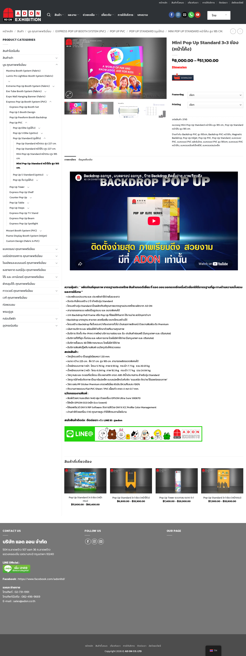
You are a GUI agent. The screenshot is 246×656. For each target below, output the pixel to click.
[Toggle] (57, 58)
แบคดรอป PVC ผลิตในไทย (189, 141)
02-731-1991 (22, 592)
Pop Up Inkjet (190, 138)
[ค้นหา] (48, 15)
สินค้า (58, 15)
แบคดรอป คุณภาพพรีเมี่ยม (19, 249)
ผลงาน (72, 15)
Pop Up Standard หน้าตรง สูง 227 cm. (36, 143)
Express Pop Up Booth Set (24, 107)
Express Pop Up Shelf (21, 192)
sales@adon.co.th (24, 601)
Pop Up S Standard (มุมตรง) (28, 175)
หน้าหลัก (163, 2)
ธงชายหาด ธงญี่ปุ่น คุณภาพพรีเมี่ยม (24, 270)
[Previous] (71, 68)
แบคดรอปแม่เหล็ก (211, 145)
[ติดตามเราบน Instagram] (178, 15)
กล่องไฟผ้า (9, 318)
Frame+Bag (178, 94)
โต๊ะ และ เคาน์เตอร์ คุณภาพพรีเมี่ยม (23, 277)
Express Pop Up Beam (22, 218)
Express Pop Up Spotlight (24, 223)
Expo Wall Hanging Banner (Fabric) (25, 96)
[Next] (160, 68)
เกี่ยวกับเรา (193, 2)
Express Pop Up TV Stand (24, 213)
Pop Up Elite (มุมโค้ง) (24, 128)
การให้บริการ (208, 2)
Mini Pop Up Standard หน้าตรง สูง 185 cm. (36, 156)
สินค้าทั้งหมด (177, 2)
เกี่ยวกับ (106, 15)
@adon (118, 420)
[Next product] (233, 31)
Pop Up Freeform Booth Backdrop (28, 117)
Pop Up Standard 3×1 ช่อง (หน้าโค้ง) (131, 497)
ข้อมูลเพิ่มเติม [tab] (86, 159)
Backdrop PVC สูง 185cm (194, 134)
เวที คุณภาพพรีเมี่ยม (15, 297)
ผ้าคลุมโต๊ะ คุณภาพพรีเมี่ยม (19, 284)
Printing (176, 104)
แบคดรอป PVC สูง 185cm (215, 141)
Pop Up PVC (117, 31)
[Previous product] (240, 31)
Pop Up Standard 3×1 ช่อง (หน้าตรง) (222, 497)
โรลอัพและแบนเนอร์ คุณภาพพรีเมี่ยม (24, 263)
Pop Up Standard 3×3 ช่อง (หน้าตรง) (85, 499)
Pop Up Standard (221, 138)
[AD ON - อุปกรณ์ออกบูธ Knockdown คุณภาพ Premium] (22, 14)
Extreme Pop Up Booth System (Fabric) (28, 86)
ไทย (214, 15)
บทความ (142, 15)
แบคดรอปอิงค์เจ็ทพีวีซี (191, 145)
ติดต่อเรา (223, 2)
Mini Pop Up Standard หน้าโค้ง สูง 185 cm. (195, 31)
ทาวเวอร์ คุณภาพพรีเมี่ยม (18, 291)
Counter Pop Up (18, 197)
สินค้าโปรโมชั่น (11, 51)
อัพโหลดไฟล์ (237, 2)
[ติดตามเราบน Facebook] (172, 15)
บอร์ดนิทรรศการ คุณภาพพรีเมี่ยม (23, 256)
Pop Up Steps (17, 208)
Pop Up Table (17, 203)
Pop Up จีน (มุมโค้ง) (23, 180)
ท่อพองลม (9, 304)
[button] (69, 94)
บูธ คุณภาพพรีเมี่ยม (39, 31)
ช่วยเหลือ (89, 15)
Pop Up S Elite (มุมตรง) (25, 133)
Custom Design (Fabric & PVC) (22, 241)
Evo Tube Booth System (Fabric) (24, 91)
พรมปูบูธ (8, 311)
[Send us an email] (185, 15)
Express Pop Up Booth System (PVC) (80, 31)
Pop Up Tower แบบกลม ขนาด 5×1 (176, 497)
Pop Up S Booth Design (22, 112)
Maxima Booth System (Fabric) (23, 71)
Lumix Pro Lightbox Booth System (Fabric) (29, 76)
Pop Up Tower (17, 187)
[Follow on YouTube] (198, 15)
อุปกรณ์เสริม (10, 325)
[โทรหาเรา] (191, 15)
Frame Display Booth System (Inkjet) (26, 236)
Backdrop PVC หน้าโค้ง (219, 134)
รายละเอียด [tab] (70, 159)
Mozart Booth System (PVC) (21, 230)
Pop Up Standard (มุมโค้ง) (146, 31)
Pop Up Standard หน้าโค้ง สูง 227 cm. (36, 149)
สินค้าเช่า (8, 58)
